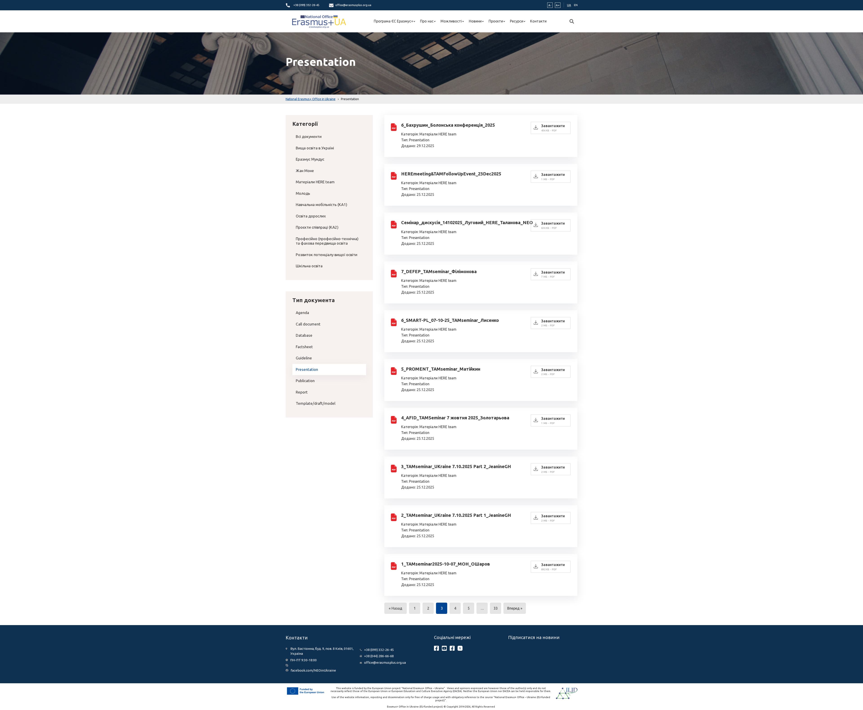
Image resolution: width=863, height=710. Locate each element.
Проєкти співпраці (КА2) (317, 227)
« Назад (395, 608)
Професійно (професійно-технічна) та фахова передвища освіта (327, 241)
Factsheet (304, 347)
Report (302, 392)
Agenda (302, 312)
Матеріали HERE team (315, 182)
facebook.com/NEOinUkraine (313, 670)
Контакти (538, 21)
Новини (475, 21)
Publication (305, 380)
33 (496, 608)
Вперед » (514, 608)
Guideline (304, 358)
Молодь (303, 193)
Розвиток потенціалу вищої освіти (326, 254)
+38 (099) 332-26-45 (306, 5)
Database (304, 335)
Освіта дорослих (311, 216)
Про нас (427, 21)
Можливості (451, 21)
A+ (558, 5)
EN (576, 5)
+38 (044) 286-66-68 (379, 656)
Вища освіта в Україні (315, 148)
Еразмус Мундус (310, 159)
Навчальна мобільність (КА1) (321, 204)
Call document (308, 324)
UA (569, 5)
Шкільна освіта (309, 266)
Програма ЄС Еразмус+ (393, 21)
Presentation (307, 369)
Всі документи (309, 136)
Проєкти (496, 21)
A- (550, 5)
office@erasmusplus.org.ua (353, 5)
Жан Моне (305, 170)
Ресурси (516, 21)
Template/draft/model (315, 403)
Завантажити (553, 128)
